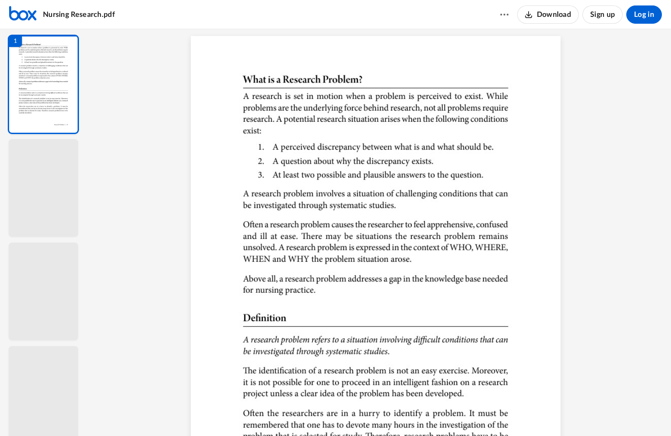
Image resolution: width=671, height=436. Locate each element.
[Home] (23, 14)
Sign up (602, 14)
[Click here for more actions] (504, 14)
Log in (644, 14)
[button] (43, 84)
